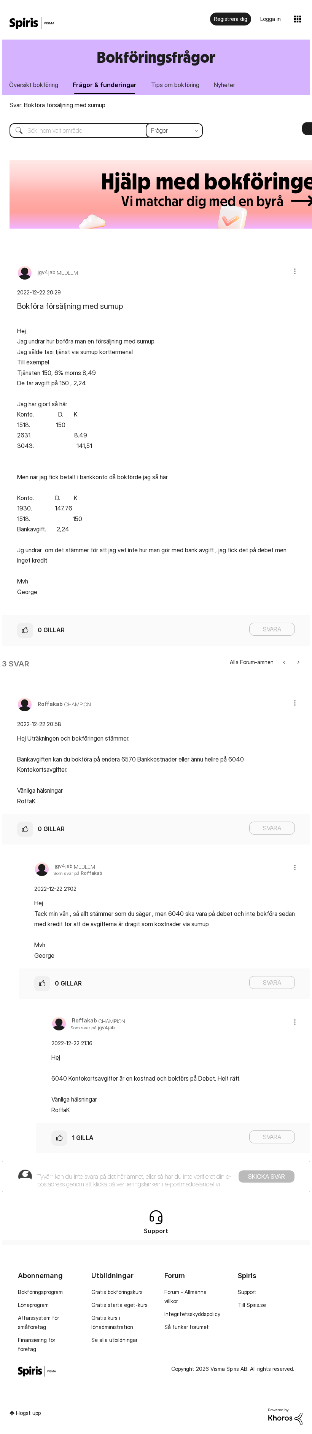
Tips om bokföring (175, 85)
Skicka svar (266, 1176)
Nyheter (224, 85)
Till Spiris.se (252, 1305)
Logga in (270, 19)
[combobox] (100, 130)
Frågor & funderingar (105, 85)
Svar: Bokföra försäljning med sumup (57, 105)
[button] (295, 271)
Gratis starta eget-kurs (119, 1305)
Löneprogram (33, 1305)
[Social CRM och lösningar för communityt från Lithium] (285, 1416)
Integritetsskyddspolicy (192, 1314)
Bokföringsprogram (40, 1292)
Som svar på (77, 873)
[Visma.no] (32, 23)
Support (247, 1292)
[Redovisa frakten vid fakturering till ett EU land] (297, 662)
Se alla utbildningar (114, 1340)
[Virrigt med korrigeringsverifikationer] (284, 662)
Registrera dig (230, 19)
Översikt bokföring (33, 85)
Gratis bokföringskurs (117, 1292)
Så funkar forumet (186, 1327)
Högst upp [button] (28, 1413)
